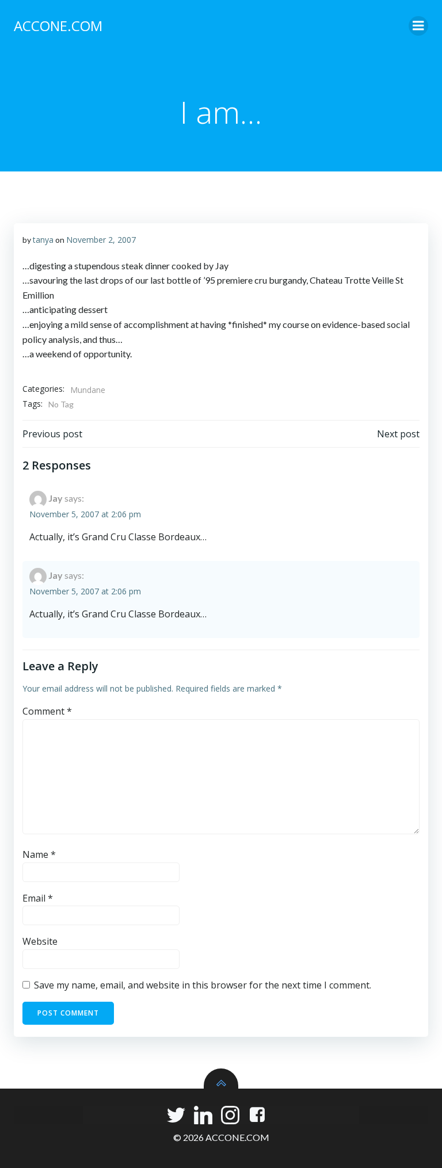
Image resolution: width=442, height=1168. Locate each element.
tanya (43, 239)
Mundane (87, 389)
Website (40, 941)
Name (39, 854)
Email (37, 898)
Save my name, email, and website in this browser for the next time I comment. (202, 985)
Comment (47, 711)
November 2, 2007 (101, 239)
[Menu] (418, 26)
